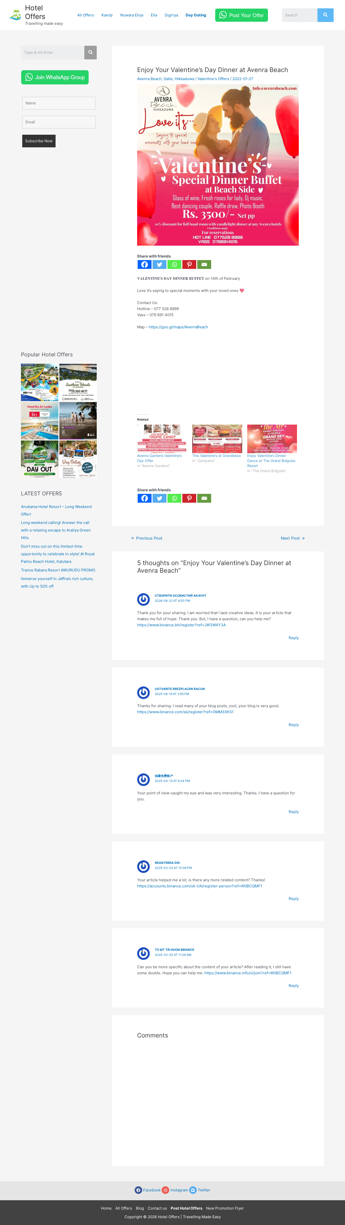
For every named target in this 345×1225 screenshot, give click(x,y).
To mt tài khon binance (174, 950)
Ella (154, 15)
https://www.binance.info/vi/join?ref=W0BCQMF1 (247, 972)
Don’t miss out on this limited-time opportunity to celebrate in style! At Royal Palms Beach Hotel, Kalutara (58, 554)
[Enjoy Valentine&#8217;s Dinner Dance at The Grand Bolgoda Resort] (272, 439)
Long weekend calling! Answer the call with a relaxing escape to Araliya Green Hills (56, 530)
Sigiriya (171, 15)
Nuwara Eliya (131, 15)
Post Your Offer (246, 15)
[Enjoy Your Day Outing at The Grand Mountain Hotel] (39, 382)
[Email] (204, 264)
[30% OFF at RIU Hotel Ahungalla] (39, 421)
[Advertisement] (59, 256)
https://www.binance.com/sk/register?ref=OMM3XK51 (185, 711)
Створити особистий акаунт (180, 595)
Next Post (293, 538)
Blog (140, 1208)
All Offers (85, 15)
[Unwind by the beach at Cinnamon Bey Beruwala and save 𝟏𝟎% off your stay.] (78, 421)
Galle (168, 78)
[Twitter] (159, 264)
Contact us (157, 1208)
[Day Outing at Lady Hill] (78, 459)
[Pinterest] (189, 264)
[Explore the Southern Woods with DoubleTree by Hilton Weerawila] (78, 382)
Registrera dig (167, 863)
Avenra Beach (149, 78)
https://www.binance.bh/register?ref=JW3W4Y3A (181, 624)
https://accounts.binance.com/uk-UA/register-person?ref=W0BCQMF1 (199, 886)
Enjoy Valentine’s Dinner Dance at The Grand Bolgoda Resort (271, 460)
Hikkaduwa (184, 78)
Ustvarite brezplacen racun (180, 689)
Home (106, 1208)
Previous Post (146, 538)
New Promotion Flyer (225, 1208)
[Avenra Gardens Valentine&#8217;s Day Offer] (162, 439)
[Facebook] (145, 264)
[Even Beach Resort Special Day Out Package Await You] (39, 459)
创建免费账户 (164, 776)
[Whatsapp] (174, 264)
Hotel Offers (35, 12)
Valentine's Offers (213, 78)
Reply (294, 637)
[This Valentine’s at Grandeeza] (217, 439)
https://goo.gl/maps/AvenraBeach (178, 327)
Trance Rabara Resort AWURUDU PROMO (58, 570)
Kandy (107, 15)
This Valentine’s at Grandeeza (216, 455)
